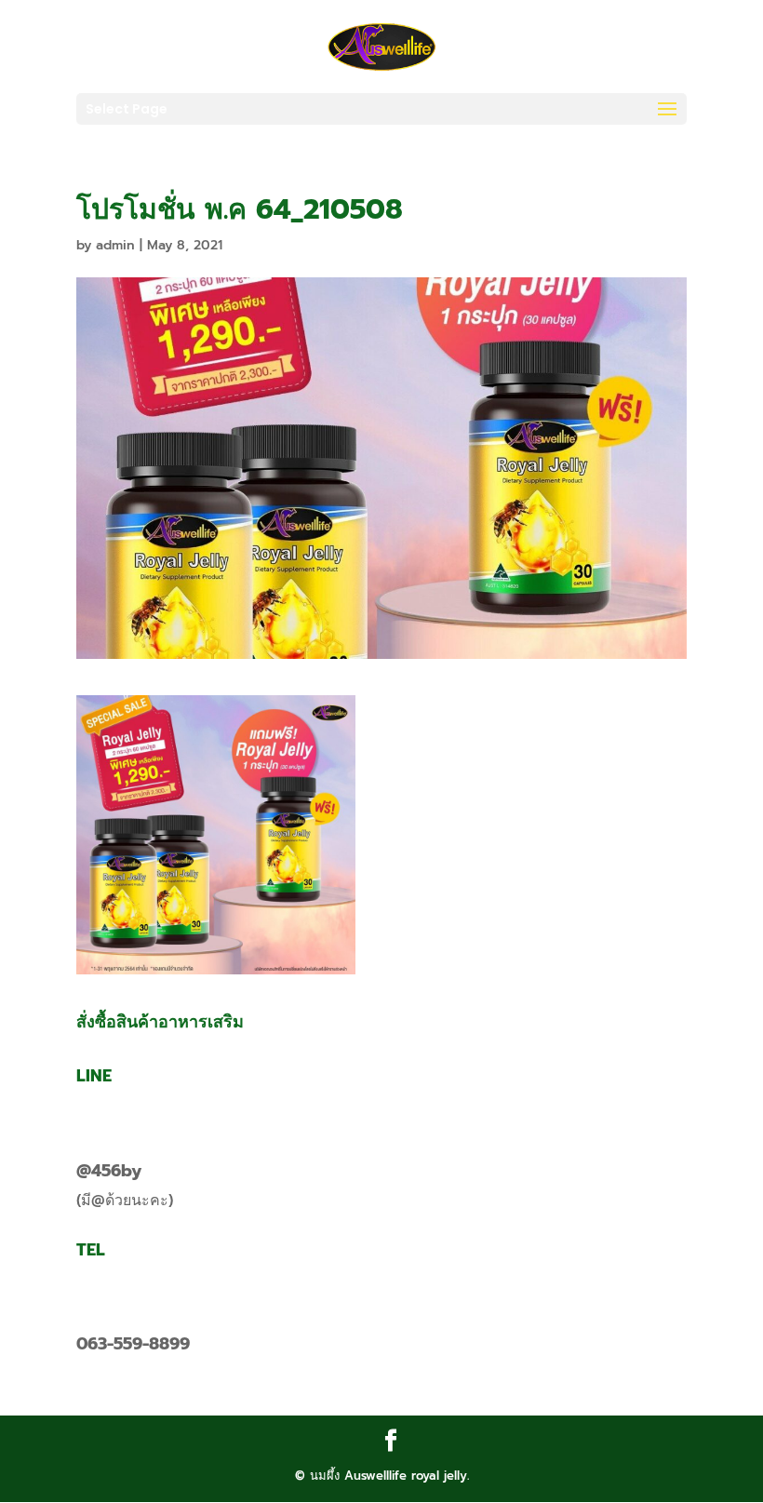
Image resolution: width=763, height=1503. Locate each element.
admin (115, 245)
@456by (108, 1171)
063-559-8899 (133, 1344)
